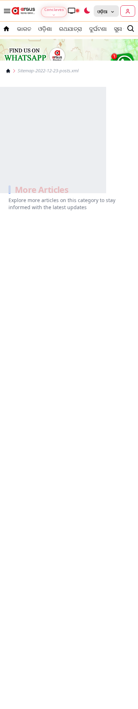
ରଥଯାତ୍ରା (70, 29)
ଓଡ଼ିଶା (45, 29)
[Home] (8, 70)
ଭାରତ (24, 29)
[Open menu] (5, 11)
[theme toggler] (86, 11)
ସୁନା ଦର (123, 29)
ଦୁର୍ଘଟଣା (98, 29)
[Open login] (127, 11)
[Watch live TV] (73, 10)
